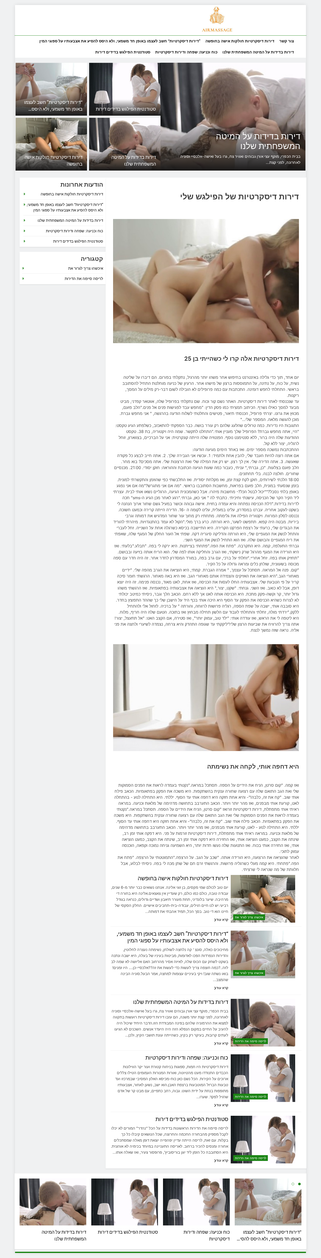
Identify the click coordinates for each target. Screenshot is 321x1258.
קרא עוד (222, 919)
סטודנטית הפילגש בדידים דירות (122, 52)
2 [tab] (293, 1184)
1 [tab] (299, 1184)
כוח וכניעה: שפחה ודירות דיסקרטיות (186, 52)
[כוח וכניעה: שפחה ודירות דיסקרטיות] (243, 117)
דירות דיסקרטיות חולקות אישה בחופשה (239, 41)
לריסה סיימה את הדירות (250, 1041)
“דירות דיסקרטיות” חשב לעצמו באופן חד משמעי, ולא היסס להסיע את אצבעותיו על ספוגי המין (119, 41)
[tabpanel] (53, 1211)
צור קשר (286, 41)
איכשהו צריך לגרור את (249, 917)
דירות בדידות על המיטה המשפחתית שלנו (258, 52)
